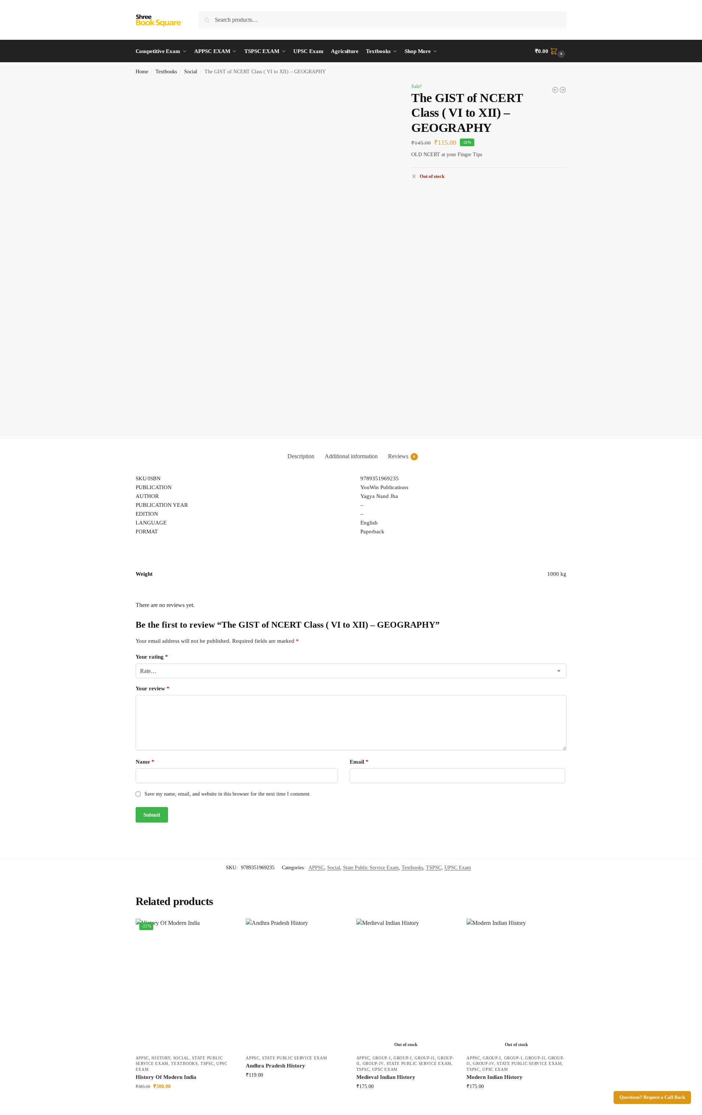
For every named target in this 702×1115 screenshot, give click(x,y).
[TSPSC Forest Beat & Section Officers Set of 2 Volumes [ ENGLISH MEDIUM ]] (562, 90)
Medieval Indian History (385, 1077)
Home (142, 71)
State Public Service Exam (371, 867)
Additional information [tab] (351, 456)
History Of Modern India (166, 1077)
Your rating (152, 657)
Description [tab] (300, 456)
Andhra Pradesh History (275, 1066)
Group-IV (373, 1063)
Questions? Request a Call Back (652, 1097)
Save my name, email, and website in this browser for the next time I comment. (227, 794)
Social (190, 71)
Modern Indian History (495, 1077)
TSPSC (433, 867)
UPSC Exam (457, 867)
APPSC (316, 867)
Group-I (382, 1058)
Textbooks (166, 71)
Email (359, 762)
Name (145, 762)
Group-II (425, 1058)
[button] (550, 51)
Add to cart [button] (185, 1102)
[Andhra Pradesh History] (295, 985)
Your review (153, 688)
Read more (406, 1102)
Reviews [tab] (401, 456)
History (160, 1058)
